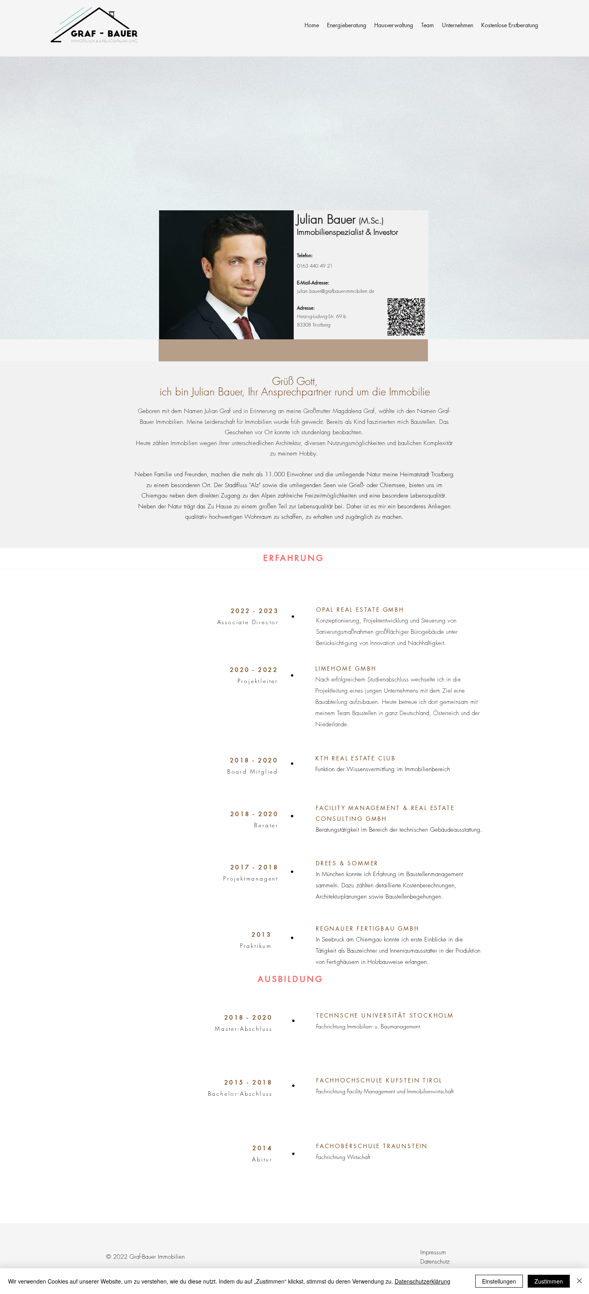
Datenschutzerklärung (422, 1281)
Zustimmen (549, 1281)
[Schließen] (579, 1281)
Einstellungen (499, 1281)
